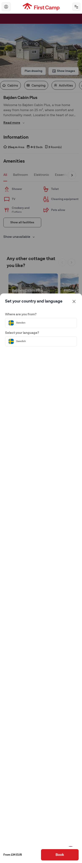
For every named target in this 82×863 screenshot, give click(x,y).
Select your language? (22, 333)
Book (60, 855)
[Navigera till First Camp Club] (6, 6)
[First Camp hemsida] (41, 7)
